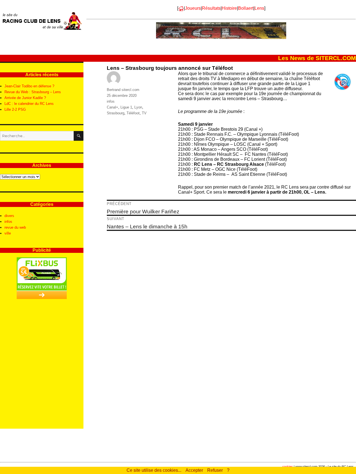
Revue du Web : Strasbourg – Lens (32, 92)
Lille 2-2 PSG (15, 109)
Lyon (138, 107)
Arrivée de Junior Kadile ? (25, 98)
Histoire (229, 8)
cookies (287, 466)
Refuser (215, 470)
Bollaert (245, 8)
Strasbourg (115, 113)
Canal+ (112, 107)
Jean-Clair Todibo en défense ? (29, 86)
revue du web (15, 227)
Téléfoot (133, 113)
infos (111, 101)
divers (9, 216)
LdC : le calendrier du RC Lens (29, 104)
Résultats (211, 8)
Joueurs (193, 8)
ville (7, 233)
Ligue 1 (126, 107)
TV (144, 113)
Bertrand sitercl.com (123, 90)
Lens (259, 8)
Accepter (194, 470)
